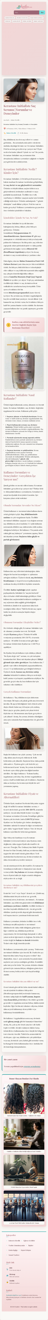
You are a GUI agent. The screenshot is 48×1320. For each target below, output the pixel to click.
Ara (42, 12)
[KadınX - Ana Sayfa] (24, 6)
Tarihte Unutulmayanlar (15, 1245)
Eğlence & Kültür (28, 1241)
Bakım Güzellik (9, 17)
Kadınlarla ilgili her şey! (13, 1295)
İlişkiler (7, 21)
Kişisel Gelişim (27, 21)
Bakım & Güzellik (13, 1241)
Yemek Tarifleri (38, 21)
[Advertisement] (24, 49)
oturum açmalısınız (32, 1066)
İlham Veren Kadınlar (36, 17)
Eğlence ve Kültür (22, 17)
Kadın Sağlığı (16, 21)
